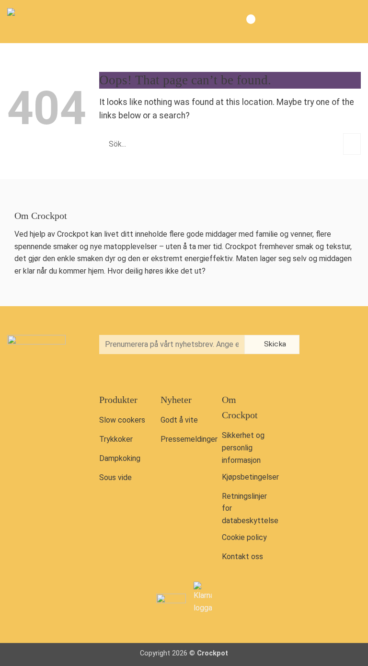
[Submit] (352, 144)
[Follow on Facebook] (324, 345)
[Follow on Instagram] (344, 345)
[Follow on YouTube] (324, 366)
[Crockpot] (55, 21)
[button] (353, 21)
